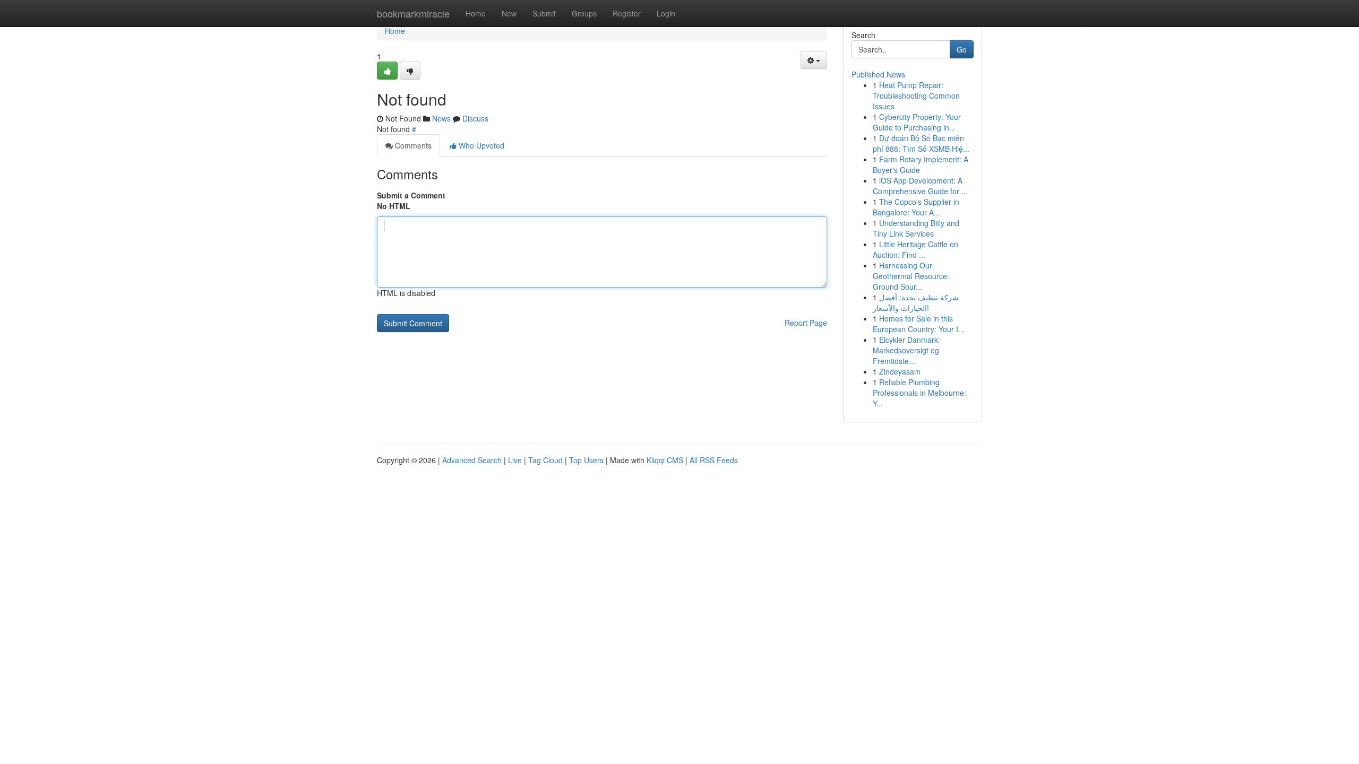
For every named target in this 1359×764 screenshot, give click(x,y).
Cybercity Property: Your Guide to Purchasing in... (917, 122)
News (441, 118)
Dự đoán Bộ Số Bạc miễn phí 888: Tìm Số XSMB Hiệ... (921, 143)
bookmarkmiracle (413, 13)
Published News (878, 74)
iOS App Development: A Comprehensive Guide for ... (920, 185)
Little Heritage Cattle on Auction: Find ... (915, 249)
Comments (412, 145)
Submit (544, 13)
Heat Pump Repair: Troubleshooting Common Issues (916, 95)
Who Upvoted (480, 145)
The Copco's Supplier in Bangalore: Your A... (916, 207)
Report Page (806, 322)
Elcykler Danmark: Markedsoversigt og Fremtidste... (906, 350)
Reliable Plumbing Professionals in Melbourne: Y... (919, 393)
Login (666, 13)
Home (476, 13)
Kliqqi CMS (665, 460)
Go (962, 49)
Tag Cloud (545, 460)
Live (515, 460)
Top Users (586, 460)
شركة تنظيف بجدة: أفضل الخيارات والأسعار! (916, 302)
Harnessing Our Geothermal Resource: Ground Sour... (911, 276)
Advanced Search (472, 460)
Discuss (475, 118)
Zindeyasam (900, 371)
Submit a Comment (411, 195)
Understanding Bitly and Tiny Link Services (916, 228)
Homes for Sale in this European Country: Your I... (919, 323)
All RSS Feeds (714, 460)
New (509, 13)
